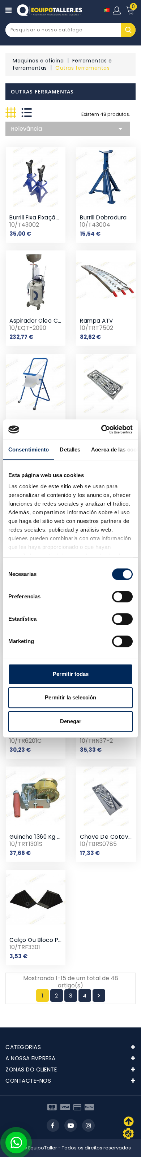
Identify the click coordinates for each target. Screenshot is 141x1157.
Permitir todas (71, 674)
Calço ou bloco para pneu (46, 940)
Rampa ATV (96, 320)
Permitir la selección (70, 697)
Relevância (68, 129)
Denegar (70, 721)
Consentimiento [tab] (28, 449)
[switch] (122, 596)
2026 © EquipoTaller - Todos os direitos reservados (70, 1148)
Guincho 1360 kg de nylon (45, 837)
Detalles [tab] (70, 449)
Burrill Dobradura (103, 217)
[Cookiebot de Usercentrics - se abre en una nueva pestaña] (101, 429)
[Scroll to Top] (128, 1133)
